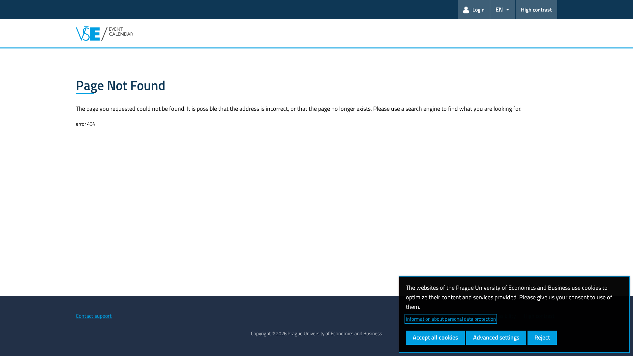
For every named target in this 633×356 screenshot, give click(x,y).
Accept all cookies (435, 337)
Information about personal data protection (451, 319)
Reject (542, 337)
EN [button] (499, 9)
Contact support (94, 316)
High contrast (536, 10)
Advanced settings (496, 337)
